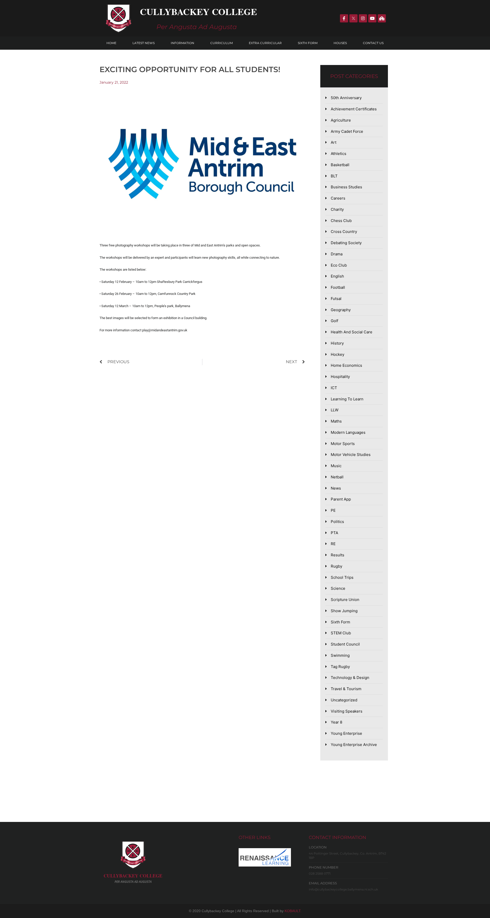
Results (337, 555)
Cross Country (344, 231)
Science (338, 588)
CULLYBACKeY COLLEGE (133, 875)
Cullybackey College (198, 11)
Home (111, 43)
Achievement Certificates (354, 109)
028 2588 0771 (319, 873)
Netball (337, 477)
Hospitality (340, 376)
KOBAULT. (293, 911)
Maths (336, 421)
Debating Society (346, 242)
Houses (340, 43)
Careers (338, 198)
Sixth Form (307, 43)
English (337, 276)
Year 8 (336, 722)
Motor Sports (343, 443)
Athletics (338, 153)
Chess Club (341, 220)
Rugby (336, 566)
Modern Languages (348, 432)
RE (333, 543)
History (337, 343)
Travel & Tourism (346, 688)
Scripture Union (345, 599)
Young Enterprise (346, 733)
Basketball (340, 164)
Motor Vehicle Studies (351, 454)
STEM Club (341, 633)
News (336, 488)
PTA (334, 532)
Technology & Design (350, 677)
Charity (337, 209)
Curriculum (221, 43)
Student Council (345, 644)
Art (333, 142)
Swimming (340, 655)
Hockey (337, 354)
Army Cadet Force (347, 131)
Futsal (336, 298)
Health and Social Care (351, 332)
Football (338, 287)
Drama (336, 254)
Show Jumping (344, 610)
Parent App (341, 499)
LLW (334, 410)
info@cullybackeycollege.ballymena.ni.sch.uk (343, 889)
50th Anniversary (346, 97)
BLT (334, 176)
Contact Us (373, 43)
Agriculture (341, 120)
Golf (334, 320)
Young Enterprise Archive (354, 744)
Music (336, 465)
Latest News (143, 43)
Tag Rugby (340, 666)
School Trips (342, 577)
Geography (341, 309)
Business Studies (346, 187)
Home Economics (346, 365)
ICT (334, 387)
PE (333, 510)
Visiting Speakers (346, 711)
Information (182, 43)
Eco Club (339, 265)
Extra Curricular (265, 43)
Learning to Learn (347, 399)
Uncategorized (344, 700)
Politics (337, 521)
